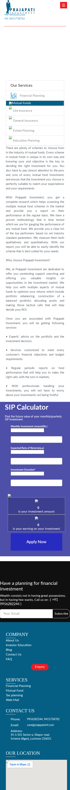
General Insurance (25, 120)
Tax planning (14, 695)
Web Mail (12, 700)
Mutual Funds (21, 103)
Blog (9, 649)
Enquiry (40, 666)
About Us (12, 640)
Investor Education (19, 645)
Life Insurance (22, 110)
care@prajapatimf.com (40, 725)
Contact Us (13, 654)
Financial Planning (32, 95)
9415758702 (52, 719)
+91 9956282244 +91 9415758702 (14, 16)
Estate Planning (23, 130)
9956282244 (35, 719)
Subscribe (61, 613)
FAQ (9, 659)
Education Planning (26, 140)
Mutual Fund (14, 690)
